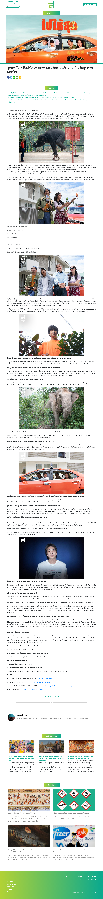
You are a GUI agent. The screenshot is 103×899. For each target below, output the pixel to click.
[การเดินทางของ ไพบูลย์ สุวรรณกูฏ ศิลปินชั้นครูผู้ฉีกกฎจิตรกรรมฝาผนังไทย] (81, 746)
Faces (8, 879)
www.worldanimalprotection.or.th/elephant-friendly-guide (57, 686)
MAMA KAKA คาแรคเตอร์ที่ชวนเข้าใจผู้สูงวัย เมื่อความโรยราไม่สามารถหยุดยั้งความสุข (21, 758)
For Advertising (90, 876)
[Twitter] (11, 77)
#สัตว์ (51, 696)
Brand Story (10, 886)
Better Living (11, 881)
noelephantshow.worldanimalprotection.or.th (38, 682)
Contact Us (79, 876)
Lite (8, 876)
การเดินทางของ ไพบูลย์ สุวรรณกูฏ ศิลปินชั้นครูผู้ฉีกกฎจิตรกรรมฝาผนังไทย (80, 757)
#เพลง (57, 696)
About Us (69, 876)
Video (8, 892)
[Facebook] (8, 77)
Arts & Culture (11, 884)
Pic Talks (9, 889)
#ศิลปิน (46, 696)
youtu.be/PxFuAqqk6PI (46, 678)
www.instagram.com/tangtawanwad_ (32, 689)
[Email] (17, 77)
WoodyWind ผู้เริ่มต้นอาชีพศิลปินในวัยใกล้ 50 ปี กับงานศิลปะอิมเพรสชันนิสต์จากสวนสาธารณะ (51, 758)
